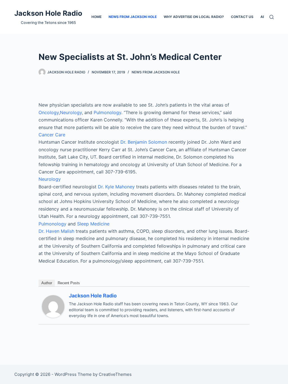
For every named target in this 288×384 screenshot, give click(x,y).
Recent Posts (69, 283)
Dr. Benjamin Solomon (144, 142)
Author (46, 283)
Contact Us (242, 17)
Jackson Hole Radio (48, 13)
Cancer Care (52, 134)
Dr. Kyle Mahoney (116, 186)
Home (96, 17)
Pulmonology (107, 112)
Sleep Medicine (93, 224)
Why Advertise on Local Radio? (194, 17)
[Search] (271, 17)
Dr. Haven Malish (56, 231)
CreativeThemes (115, 374)
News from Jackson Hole (133, 17)
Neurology (71, 112)
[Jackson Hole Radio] (53, 306)
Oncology (49, 112)
